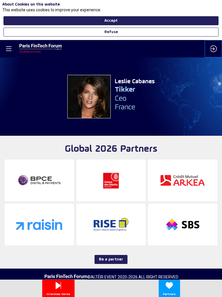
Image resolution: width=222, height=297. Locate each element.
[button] (8, 48)
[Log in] (213, 48)
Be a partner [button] (111, 259)
